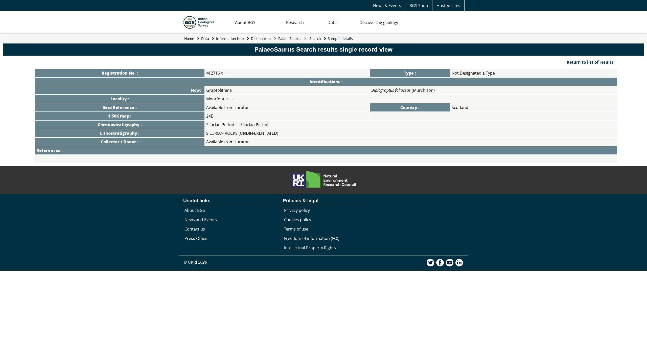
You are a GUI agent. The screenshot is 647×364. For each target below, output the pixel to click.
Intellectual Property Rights (310, 248)
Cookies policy (297, 219)
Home (189, 38)
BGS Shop (418, 5)
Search (315, 38)
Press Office (195, 238)
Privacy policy (297, 210)
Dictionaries (261, 38)
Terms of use (296, 229)
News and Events (200, 219)
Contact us (194, 229)
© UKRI (195, 262)
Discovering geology (379, 22)
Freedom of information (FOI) (311, 238)
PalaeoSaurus (289, 38)
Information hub (230, 38)
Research (295, 22)
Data (332, 22)
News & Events (387, 5)
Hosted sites (448, 5)
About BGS (245, 22)
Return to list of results (590, 62)
